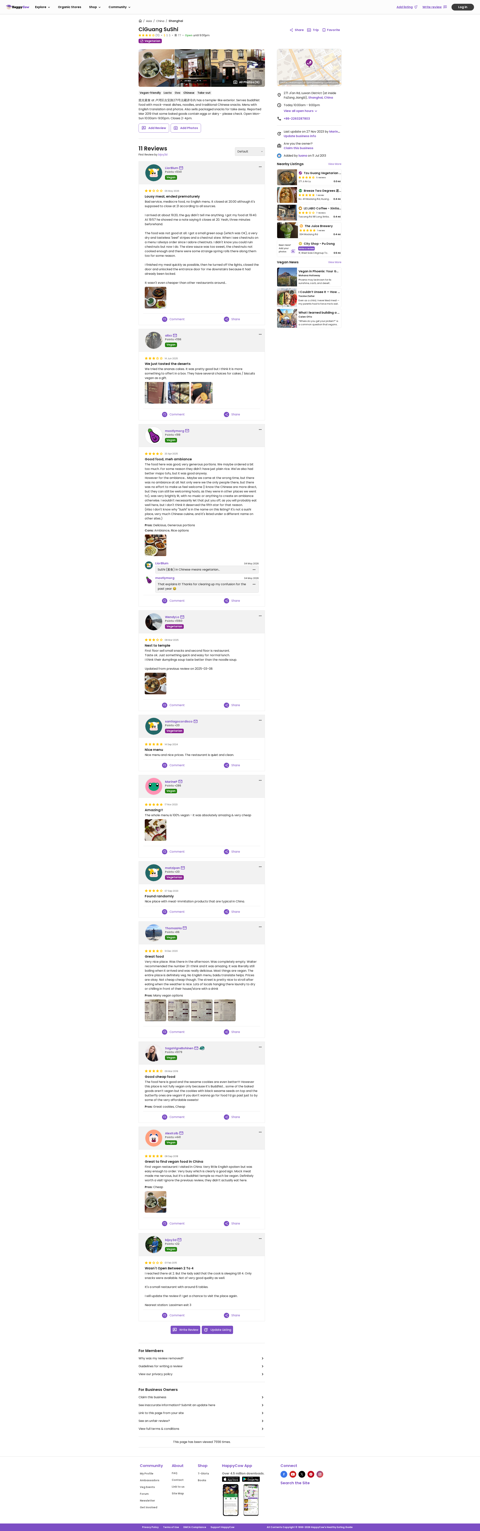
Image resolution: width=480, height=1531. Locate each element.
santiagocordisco (179, 721)
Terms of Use (171, 1527)
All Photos (249, 82)
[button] (309, 63)
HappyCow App (237, 1465)
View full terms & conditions (159, 1429)
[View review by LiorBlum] (154, 173)
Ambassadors (149, 1480)
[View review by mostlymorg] (154, 436)
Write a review (306, 248)
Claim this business (152, 1397)
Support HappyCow (222, 1527)
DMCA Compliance (194, 1527)
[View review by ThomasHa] (154, 933)
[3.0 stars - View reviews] (306, 212)
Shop (93, 7)
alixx (168, 335)
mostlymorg (174, 431)
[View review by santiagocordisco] (154, 726)
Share (299, 30)
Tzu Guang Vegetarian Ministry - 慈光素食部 (336, 173)
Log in (462, 7)
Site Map (178, 1493)
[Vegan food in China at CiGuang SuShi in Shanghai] (155, 1202)
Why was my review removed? (161, 1358)
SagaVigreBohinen (179, 1048)
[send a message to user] (182, 168)
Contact (178, 1480)
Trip (316, 30)
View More (334, 164)
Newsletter (147, 1500)
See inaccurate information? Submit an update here (177, 1405)
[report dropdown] (260, 167)
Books (202, 1480)
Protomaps (295, 82)
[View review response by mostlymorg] (149, 580)
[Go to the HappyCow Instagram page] (319, 1474)
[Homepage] (17, 7)
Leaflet (284, 82)
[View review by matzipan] (154, 873)
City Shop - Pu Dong (319, 244)
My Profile (146, 1473)
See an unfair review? (154, 1421)
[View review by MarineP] (154, 786)
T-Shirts (203, 1473)
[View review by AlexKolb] (154, 1138)
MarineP (171, 782)
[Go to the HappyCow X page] (301, 1474)
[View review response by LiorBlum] (149, 565)
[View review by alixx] (154, 340)
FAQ (174, 1473)
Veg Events (147, 1487)
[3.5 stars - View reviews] (146, 35)
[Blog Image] (287, 277)
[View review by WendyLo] (154, 622)
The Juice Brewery (319, 226)
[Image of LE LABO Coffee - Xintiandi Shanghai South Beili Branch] (287, 212)
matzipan (172, 868)
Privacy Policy (150, 1527)
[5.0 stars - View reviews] (306, 195)
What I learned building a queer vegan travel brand (337, 312)
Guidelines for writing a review (160, 1366)
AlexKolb (171, 1133)
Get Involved (148, 1507)
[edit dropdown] (254, 569)
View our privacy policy (155, 1374)
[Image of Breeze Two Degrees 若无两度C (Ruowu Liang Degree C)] (287, 195)
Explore (40, 7)
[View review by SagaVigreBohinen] (154, 1053)
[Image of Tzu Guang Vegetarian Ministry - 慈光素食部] (287, 177)
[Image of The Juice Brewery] (287, 230)
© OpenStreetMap (314, 82)
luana (302, 155)
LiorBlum (171, 168)
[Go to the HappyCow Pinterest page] (311, 1474)
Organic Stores (69, 7)
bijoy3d (162, 154)
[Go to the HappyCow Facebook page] (283, 1474)
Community (118, 7)
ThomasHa (173, 928)
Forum (144, 1494)
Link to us (178, 1487)
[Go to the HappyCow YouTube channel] (293, 1474)
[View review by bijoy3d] (154, 1245)
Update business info (300, 136)
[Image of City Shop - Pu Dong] (287, 248)
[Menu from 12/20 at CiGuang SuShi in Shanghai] (155, 1010)
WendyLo (172, 617)
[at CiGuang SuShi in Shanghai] (155, 297)
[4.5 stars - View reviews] (306, 177)
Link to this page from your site (161, 1413)
